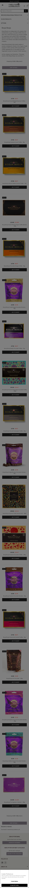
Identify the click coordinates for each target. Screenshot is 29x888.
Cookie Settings (14, 881)
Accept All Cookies (14, 885)
